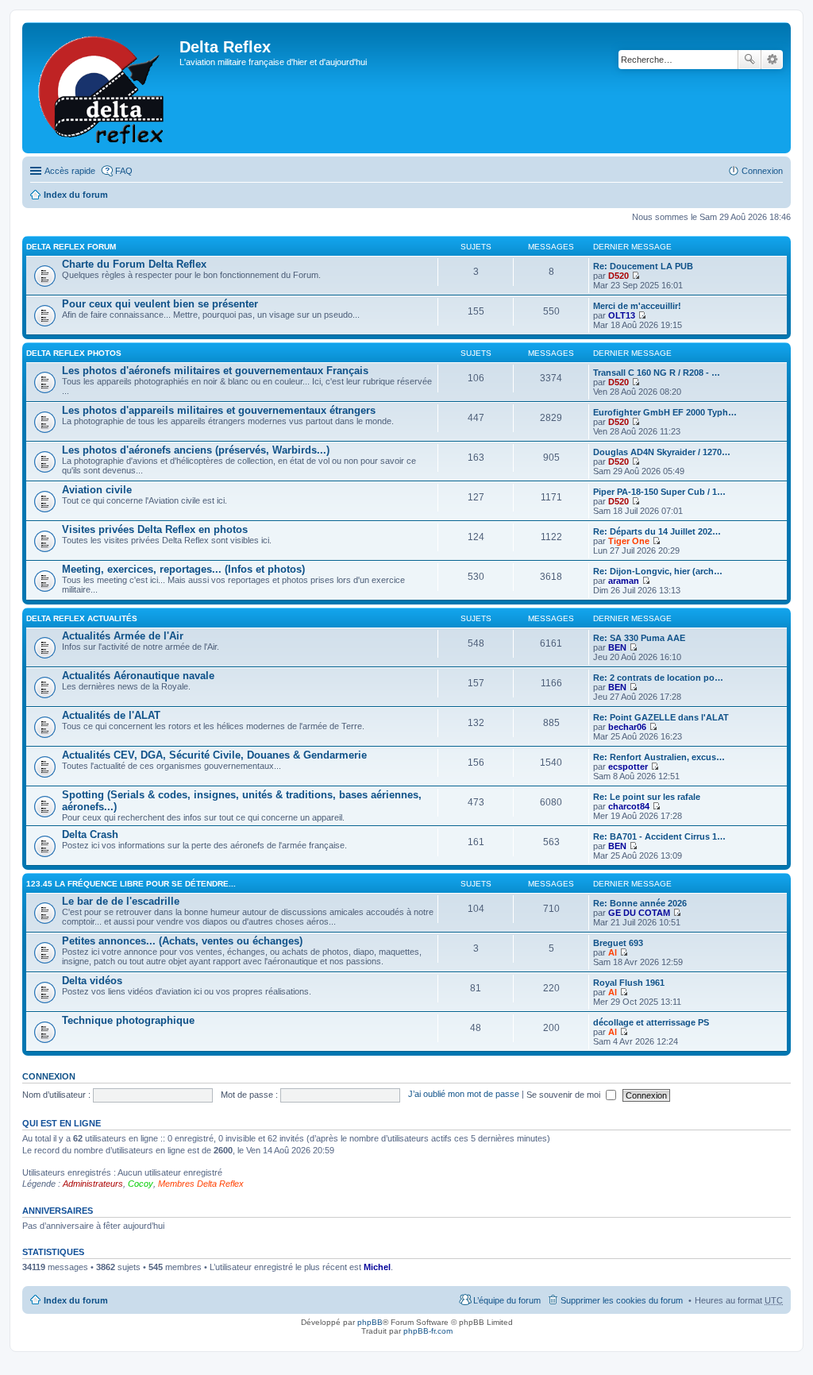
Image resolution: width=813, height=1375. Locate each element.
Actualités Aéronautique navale (138, 676)
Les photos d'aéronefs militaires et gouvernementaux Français (215, 371)
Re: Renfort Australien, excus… (659, 757)
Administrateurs (93, 1183)
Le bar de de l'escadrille (120, 901)
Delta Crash (90, 834)
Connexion (48, 1076)
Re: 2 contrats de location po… (658, 677)
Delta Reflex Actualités (81, 618)
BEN (617, 647)
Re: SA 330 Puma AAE (639, 638)
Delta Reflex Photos (73, 353)
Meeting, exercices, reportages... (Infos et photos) (183, 569)
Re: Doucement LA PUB (643, 266)
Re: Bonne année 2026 (640, 903)
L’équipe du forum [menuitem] (507, 1300)
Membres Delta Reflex (201, 1183)
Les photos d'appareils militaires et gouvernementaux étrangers (219, 410)
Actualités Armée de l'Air (122, 636)
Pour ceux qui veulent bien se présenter (160, 304)
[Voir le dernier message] (635, 275)
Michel (377, 1267)
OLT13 (621, 315)
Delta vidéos (92, 981)
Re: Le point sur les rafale (646, 796)
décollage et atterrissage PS (651, 1022)
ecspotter (628, 766)
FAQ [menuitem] (124, 171)
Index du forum (76, 194)
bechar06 (627, 727)
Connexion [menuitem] (762, 171)
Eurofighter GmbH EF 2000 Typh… (665, 412)
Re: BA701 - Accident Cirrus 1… (659, 836)
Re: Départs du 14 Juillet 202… (657, 531)
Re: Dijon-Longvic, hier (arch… (657, 571)
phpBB (370, 1322)
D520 (618, 275)
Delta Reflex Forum (71, 246)
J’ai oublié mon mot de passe (463, 1094)
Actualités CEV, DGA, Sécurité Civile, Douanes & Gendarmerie (214, 755)
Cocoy (140, 1183)
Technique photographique (128, 1020)
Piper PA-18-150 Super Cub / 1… (659, 491)
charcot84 (628, 806)
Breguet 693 (618, 943)
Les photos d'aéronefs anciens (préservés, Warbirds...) (195, 450)
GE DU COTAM (639, 912)
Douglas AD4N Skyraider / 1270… (661, 452)
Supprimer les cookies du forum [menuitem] (622, 1300)
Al (612, 952)
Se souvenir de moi (564, 1094)
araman (623, 580)
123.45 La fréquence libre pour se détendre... (131, 883)
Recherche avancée (772, 59)
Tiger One (628, 541)
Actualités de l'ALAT (111, 715)
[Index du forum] (102, 87)
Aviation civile (97, 490)
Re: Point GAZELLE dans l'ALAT (661, 717)
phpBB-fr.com (428, 1331)
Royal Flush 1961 (629, 982)
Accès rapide (69, 171)
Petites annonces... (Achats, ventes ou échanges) (182, 941)
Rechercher (749, 59)
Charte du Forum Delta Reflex (134, 264)
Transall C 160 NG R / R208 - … (656, 372)
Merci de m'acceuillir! (637, 306)
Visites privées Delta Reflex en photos (155, 529)
